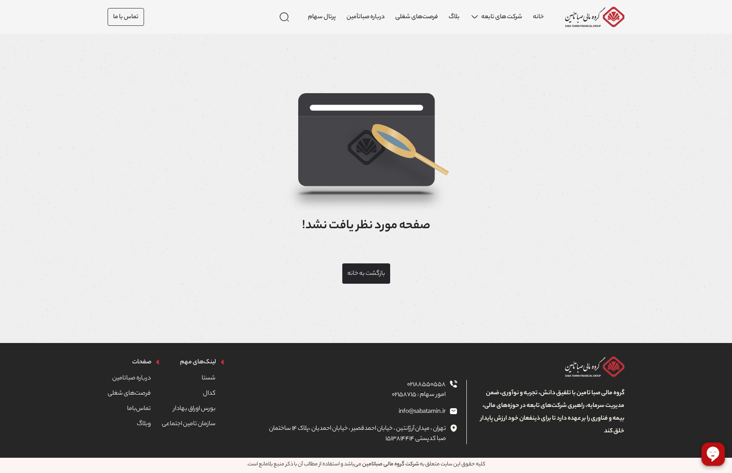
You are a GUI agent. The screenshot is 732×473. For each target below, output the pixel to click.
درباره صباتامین (131, 378)
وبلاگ (144, 424)
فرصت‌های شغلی (129, 394)
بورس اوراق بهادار (194, 409)
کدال (209, 394)
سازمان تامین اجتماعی (189, 424)
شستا (209, 378)
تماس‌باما (139, 409)
